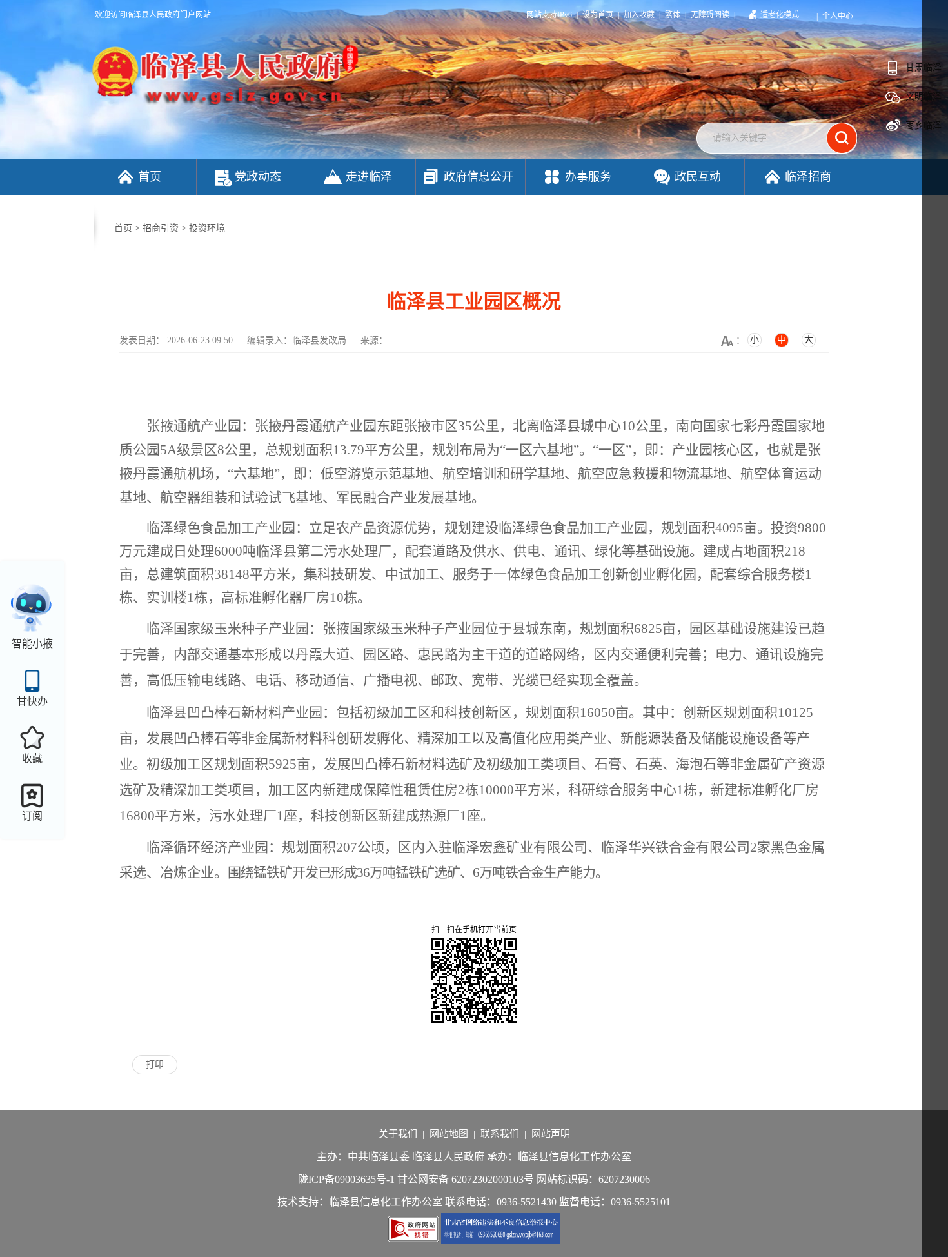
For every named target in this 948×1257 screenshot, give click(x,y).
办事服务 (588, 176)
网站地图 (449, 1134)
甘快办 (32, 701)
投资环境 (207, 228)
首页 (149, 176)
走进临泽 (369, 176)
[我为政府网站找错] (414, 1227)
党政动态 (258, 176)
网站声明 (550, 1134)
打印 (155, 1064)
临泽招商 (808, 176)
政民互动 (698, 176)
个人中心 (837, 16)
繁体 (672, 14)
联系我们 (499, 1134)
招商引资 (161, 228)
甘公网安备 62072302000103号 (465, 1179)
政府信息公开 (478, 176)
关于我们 (398, 1134)
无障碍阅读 (710, 14)
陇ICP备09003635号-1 (346, 1179)
